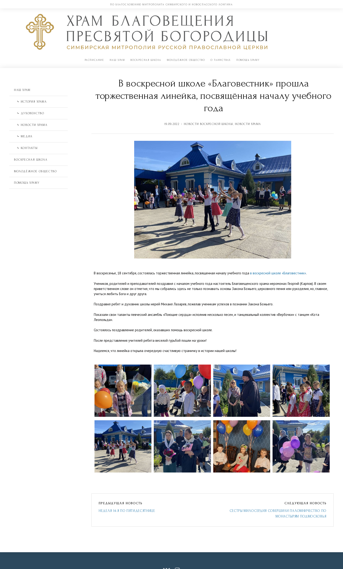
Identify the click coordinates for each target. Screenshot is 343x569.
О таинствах (220, 60)
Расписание (94, 60)
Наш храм (117, 60)
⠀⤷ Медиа (23, 136)
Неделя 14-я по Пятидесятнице (127, 511)
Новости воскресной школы (208, 124)
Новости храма (248, 124)
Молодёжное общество (186, 60)
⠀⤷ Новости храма (31, 125)
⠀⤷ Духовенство (29, 113)
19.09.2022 (171, 124)
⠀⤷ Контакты (26, 148)
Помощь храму (247, 60)
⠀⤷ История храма (30, 101)
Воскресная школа (145, 60)
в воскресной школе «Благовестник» (278, 273)
